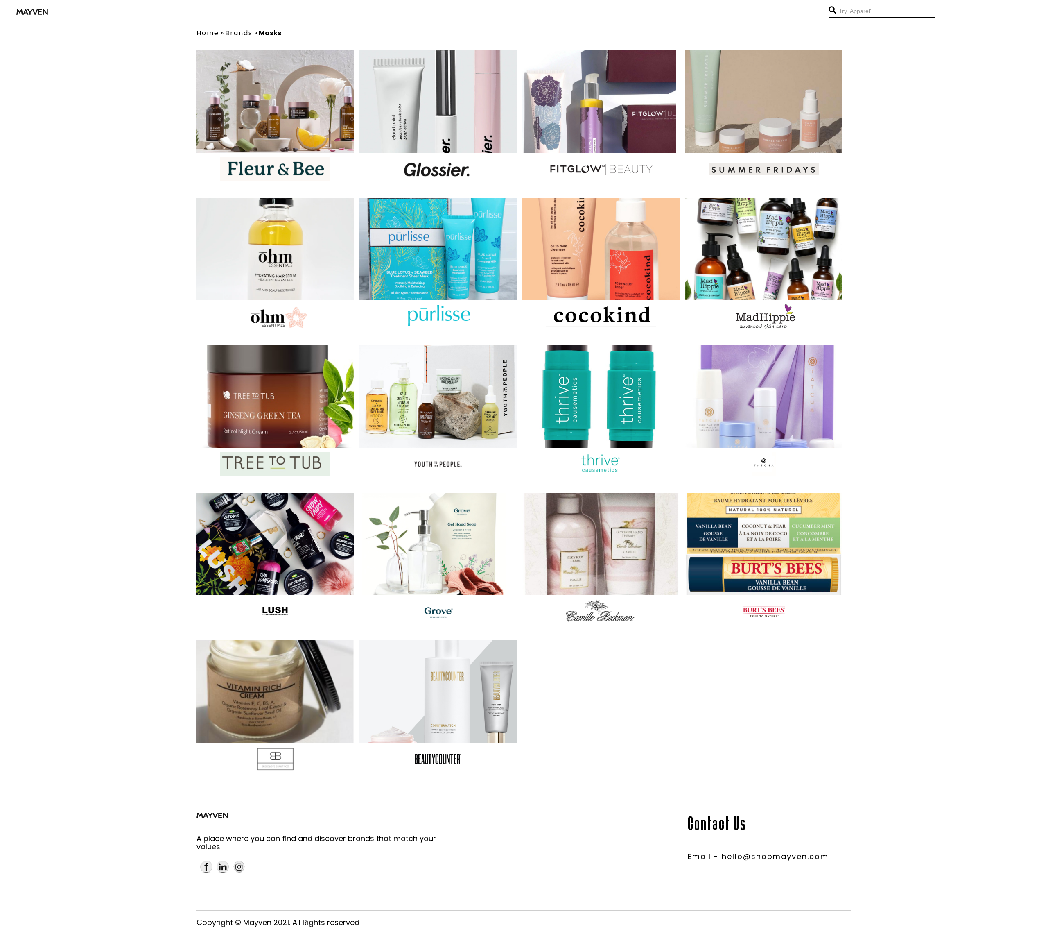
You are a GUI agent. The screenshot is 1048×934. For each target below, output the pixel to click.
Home (207, 33)
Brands (239, 33)
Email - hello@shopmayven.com (758, 856)
